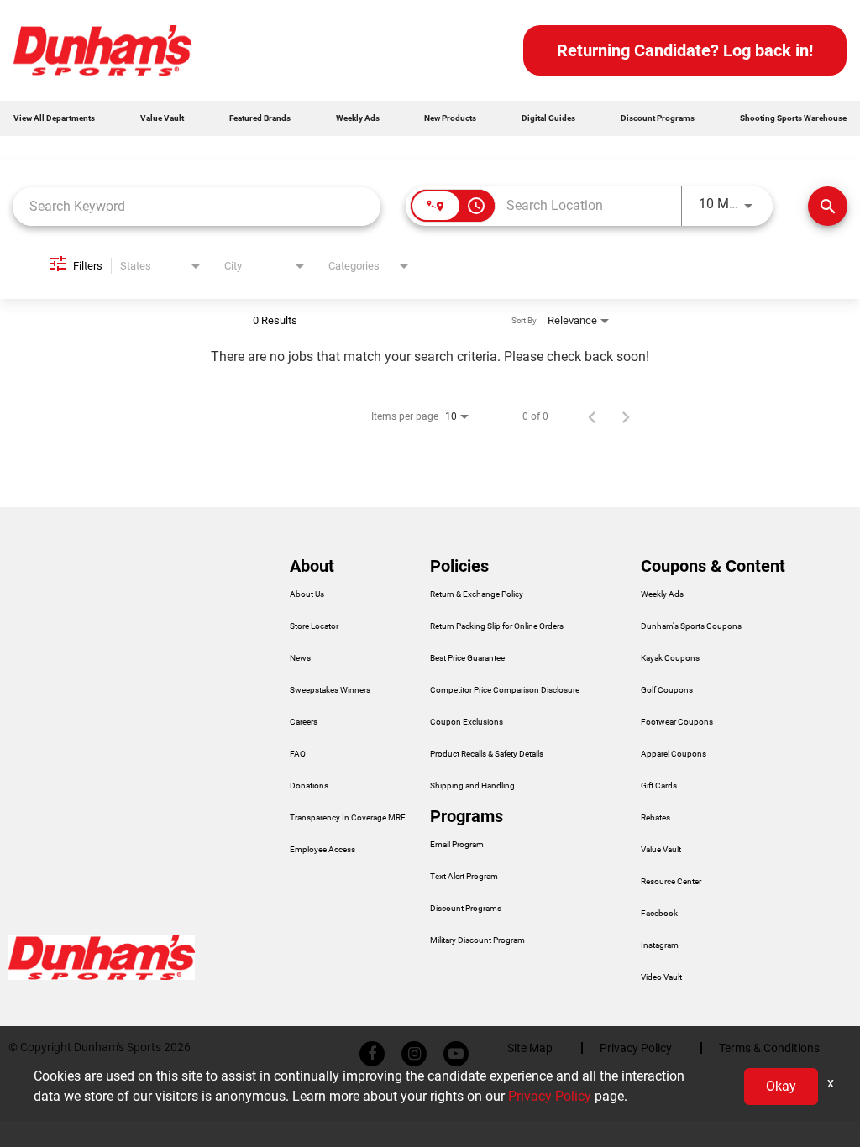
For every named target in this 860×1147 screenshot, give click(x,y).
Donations (309, 786)
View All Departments (54, 118)
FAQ (298, 754)
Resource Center (671, 881)
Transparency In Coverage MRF (348, 818)
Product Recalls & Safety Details (486, 754)
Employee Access (322, 850)
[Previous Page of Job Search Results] (592, 416)
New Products (450, 118)
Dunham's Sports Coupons (691, 626)
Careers (303, 722)
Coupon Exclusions (466, 722)
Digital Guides (548, 118)
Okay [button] (781, 1086)
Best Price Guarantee (467, 658)
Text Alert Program (464, 876)
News (300, 658)
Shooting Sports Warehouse (793, 118)
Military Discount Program (477, 940)
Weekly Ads (358, 118)
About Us (307, 594)
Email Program (457, 845)
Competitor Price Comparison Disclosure (504, 690)
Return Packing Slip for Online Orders (497, 626)
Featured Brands (260, 118)
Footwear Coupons (677, 722)
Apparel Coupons (673, 754)
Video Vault (661, 977)
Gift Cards (659, 786)
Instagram (660, 945)
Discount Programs (658, 118)
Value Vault (162, 118)
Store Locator (314, 626)
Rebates (655, 818)
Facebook (659, 913)
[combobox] (196, 206)
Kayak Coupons (670, 658)
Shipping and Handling (472, 786)
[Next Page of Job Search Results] (625, 416)
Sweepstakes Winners (330, 690)
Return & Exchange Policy (476, 594)
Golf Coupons (667, 690)
